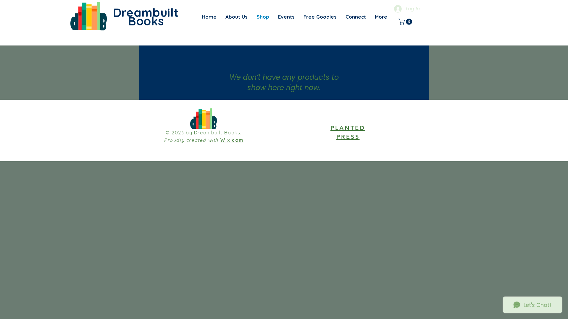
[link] (406, 22)
